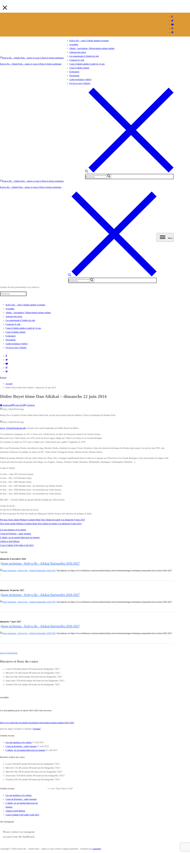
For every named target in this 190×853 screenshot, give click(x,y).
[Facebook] (172, 17)
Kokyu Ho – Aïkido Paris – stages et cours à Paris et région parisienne (30, 64)
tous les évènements (8, 653)
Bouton (3, 377)
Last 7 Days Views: (59, 788)
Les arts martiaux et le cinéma (13, 530)
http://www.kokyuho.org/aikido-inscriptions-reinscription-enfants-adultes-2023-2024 (37, 723)
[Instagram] (172, 28)
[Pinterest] (172, 32)
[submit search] (108, 176)
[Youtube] (172, 24)
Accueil (9, 383)
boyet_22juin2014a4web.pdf (12, 428)
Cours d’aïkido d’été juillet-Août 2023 (17, 545)
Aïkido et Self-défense (10, 541)
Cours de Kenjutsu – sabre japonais (15, 533)
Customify (96, 849)
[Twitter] (172, 20)
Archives (30, 405)
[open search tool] (129, 172)
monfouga (7, 405)
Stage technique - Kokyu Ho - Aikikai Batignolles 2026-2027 (40, 563)
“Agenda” (36, 729)
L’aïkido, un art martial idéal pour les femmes (20, 537)
